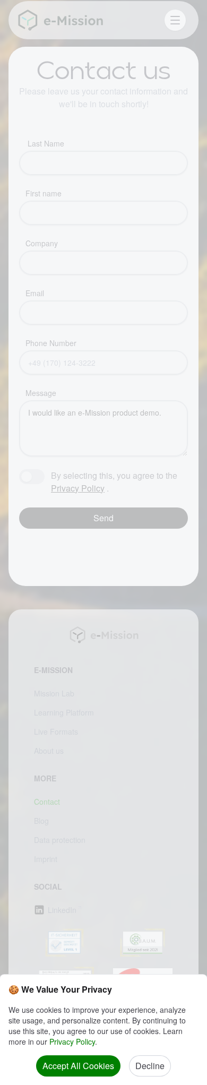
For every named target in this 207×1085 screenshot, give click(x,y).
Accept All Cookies (78, 1066)
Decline (150, 1066)
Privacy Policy (72, 1041)
